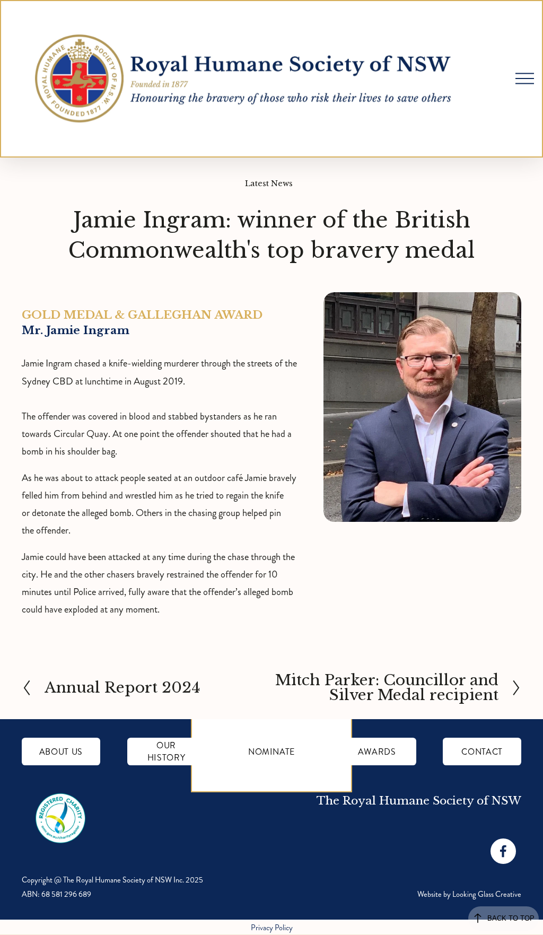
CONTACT (481, 752)
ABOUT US (61, 752)
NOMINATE (271, 752)
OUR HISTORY (166, 751)
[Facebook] (503, 851)
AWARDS (377, 752)
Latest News (269, 183)
